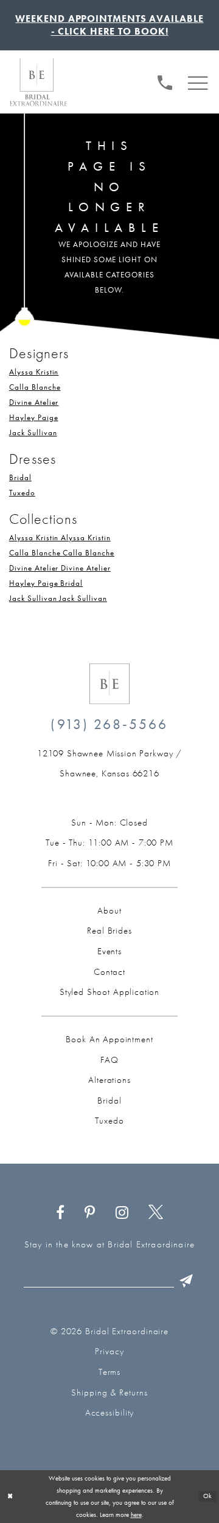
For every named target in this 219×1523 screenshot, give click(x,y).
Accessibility (109, 1412)
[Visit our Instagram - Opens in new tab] (121, 1212)
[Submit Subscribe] (186, 1280)
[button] (198, 81)
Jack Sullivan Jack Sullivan (58, 598)
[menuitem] (165, 81)
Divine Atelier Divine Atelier (60, 568)
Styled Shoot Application (109, 992)
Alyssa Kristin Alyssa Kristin (60, 537)
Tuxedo (22, 492)
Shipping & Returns (109, 1392)
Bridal (20, 477)
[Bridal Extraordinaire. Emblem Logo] (109, 684)
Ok (208, 1496)
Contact (109, 972)
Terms (110, 1372)
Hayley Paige (33, 417)
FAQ (109, 1060)
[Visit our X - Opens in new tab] (156, 1212)
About (109, 910)
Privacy (109, 1351)
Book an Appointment (109, 1039)
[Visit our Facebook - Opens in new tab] (60, 1212)
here (136, 1514)
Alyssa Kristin (33, 372)
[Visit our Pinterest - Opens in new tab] (90, 1212)
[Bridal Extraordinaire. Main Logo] (38, 82)
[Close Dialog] (10, 1496)
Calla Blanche (34, 387)
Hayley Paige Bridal (46, 583)
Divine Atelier (33, 402)
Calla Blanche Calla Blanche (61, 553)
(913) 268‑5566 (109, 724)
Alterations (109, 1080)
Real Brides (109, 930)
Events (109, 951)
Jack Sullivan (33, 432)
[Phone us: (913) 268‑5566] (165, 81)
